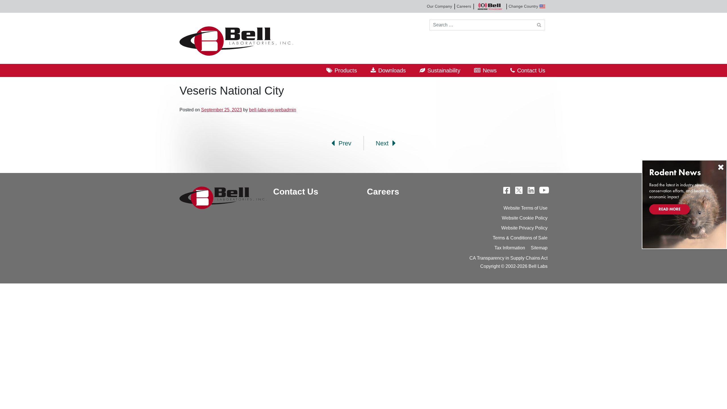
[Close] (720, 167)
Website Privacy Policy (524, 228)
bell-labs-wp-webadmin (272, 109)
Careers (464, 6)
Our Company (439, 6)
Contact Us (531, 70)
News (490, 70)
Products (346, 70)
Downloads (392, 70)
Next (383, 143)
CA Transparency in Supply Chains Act (508, 258)
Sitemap (539, 247)
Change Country (523, 6)
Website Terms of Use (526, 208)
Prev (344, 143)
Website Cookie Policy (525, 218)
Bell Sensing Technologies (490, 6)
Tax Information (509, 247)
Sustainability (443, 70)
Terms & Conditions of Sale (520, 237)
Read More (669, 209)
